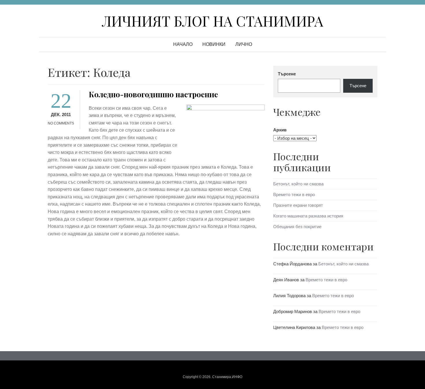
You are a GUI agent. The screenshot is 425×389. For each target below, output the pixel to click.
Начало (183, 44)
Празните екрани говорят (298, 205)
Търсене (287, 73)
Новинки (214, 44)
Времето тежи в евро (294, 194)
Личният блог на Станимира (212, 21)
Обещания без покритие (297, 226)
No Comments (61, 123)
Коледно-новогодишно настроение (153, 94)
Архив (280, 129)
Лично (243, 44)
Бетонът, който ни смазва (298, 183)
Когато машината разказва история (308, 215)
